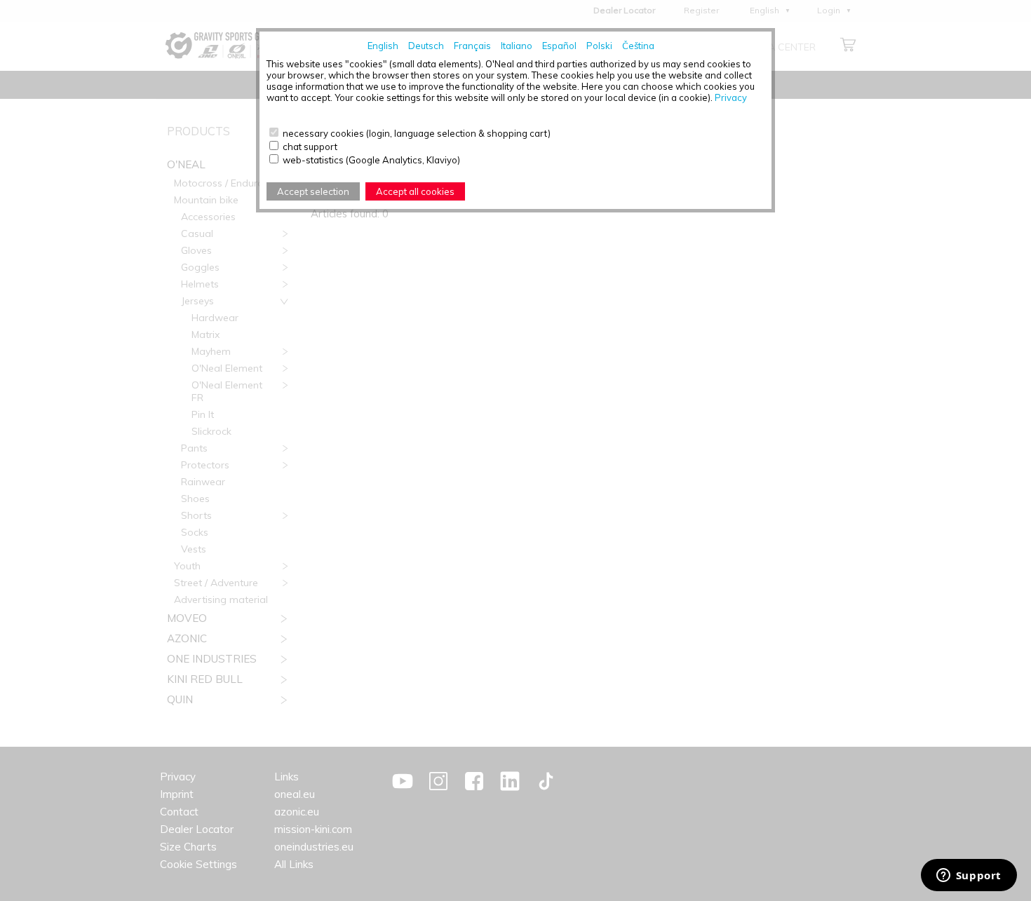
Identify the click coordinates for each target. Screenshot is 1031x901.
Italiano (516, 45)
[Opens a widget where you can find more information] (968, 876)
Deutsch (426, 45)
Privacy (731, 97)
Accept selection (313, 191)
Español (559, 45)
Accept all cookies (415, 191)
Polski (599, 45)
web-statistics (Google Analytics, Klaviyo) (371, 159)
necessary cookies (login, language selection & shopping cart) (417, 133)
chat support (310, 146)
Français (472, 45)
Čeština (638, 45)
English (383, 45)
